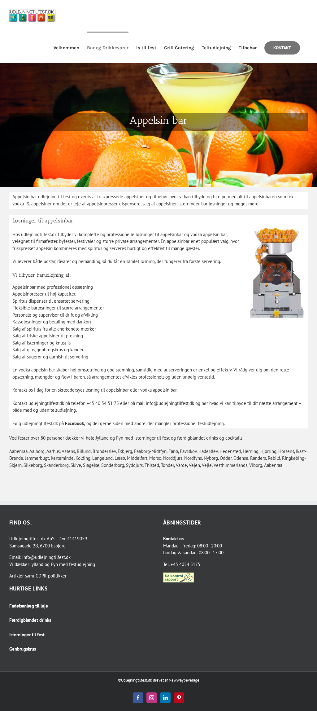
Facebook (74, 423)
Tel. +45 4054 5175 (181, 564)
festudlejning (82, 564)
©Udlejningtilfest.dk (135, 680)
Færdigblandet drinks (30, 620)
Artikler (16, 576)
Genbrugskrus (22, 649)
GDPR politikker (51, 576)
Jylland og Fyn (44, 564)
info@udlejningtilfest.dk (46, 557)
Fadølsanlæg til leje (28, 606)
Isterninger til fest (27, 635)
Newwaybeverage (184, 680)
